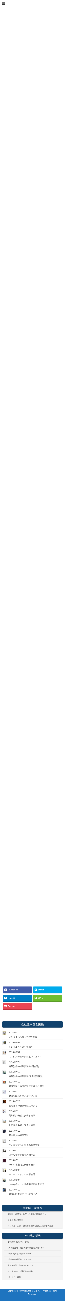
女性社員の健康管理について (23, 1105)
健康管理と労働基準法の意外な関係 (26, 1086)
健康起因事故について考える (23, 1194)
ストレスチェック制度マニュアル (25, 1056)
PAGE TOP (60, 1259)
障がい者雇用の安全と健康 (22, 1164)
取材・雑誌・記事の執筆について (22, 1265)
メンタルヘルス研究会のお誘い (21, 1271)
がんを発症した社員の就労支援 (24, 1145)
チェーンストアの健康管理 (22, 1174)
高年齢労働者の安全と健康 (22, 1115)
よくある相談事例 (15, 1220)
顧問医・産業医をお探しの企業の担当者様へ (27, 1214)
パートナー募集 (14, 1277)
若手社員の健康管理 (19, 1135)
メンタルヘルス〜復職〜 (21, 1047)
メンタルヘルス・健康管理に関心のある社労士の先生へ (31, 1226)
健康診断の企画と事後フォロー (24, 1096)
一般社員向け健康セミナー (20, 1254)
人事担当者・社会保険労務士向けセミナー (26, 1248)
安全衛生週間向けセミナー (20, 1259)
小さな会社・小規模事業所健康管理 (26, 1184)
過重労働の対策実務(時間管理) (24, 1066)
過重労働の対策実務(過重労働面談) (26, 1076)
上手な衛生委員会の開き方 (22, 1155)
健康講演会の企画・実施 (18, 1242)
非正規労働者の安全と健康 (22, 1125)
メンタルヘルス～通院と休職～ (24, 1037)
